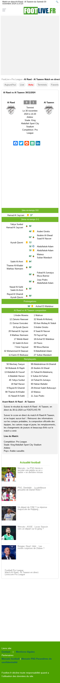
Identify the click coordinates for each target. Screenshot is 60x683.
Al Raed (11, 102)
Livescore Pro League (15, 574)
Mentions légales (25, 651)
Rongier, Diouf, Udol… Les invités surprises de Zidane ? (31, 547)
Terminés (42, 84)
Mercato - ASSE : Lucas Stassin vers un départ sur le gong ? (33, 528)
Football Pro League (14, 570)
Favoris (55, 84)
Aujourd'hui (10, 84)
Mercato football (11, 658)
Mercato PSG (28, 658)
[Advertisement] (30, 45)
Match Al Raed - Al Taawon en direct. (22, 572)
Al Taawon (49, 102)
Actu (30, 84)
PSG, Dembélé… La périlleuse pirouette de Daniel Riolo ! (32, 489)
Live (22, 84)
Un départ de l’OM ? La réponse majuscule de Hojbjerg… (32, 508)
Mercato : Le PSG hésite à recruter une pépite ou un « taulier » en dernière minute (30, 470)
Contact (6, 651)
